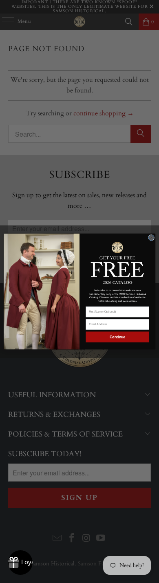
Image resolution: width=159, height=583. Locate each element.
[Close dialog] (151, 237)
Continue (117, 337)
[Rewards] (20, 562)
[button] (117, 259)
